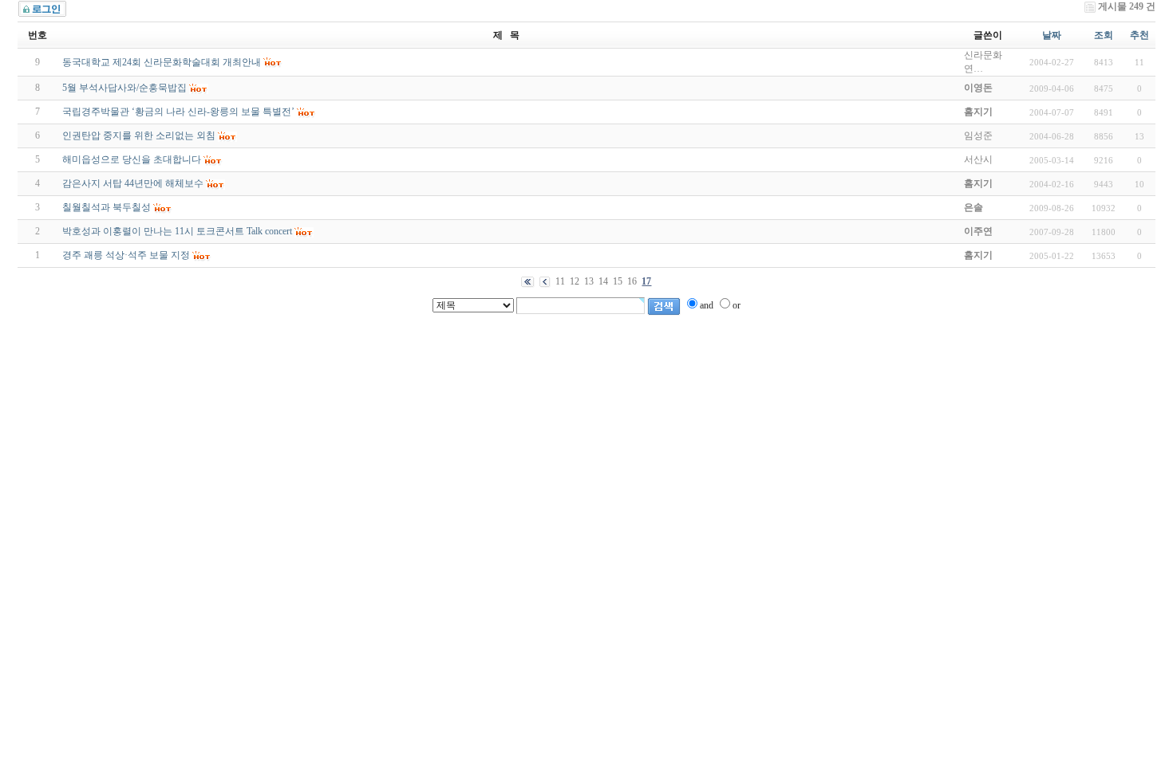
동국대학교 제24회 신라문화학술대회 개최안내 (161, 62)
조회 (1103, 35)
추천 (1139, 35)
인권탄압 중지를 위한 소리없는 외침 (138, 135)
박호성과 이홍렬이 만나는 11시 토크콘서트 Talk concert (177, 231)
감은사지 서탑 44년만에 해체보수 (132, 183)
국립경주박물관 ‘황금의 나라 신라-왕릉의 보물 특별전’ (178, 111)
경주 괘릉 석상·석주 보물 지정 (126, 255)
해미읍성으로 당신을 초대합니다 (131, 159)
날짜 (1051, 35)
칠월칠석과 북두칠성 (106, 207)
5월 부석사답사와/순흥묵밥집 (124, 87)
